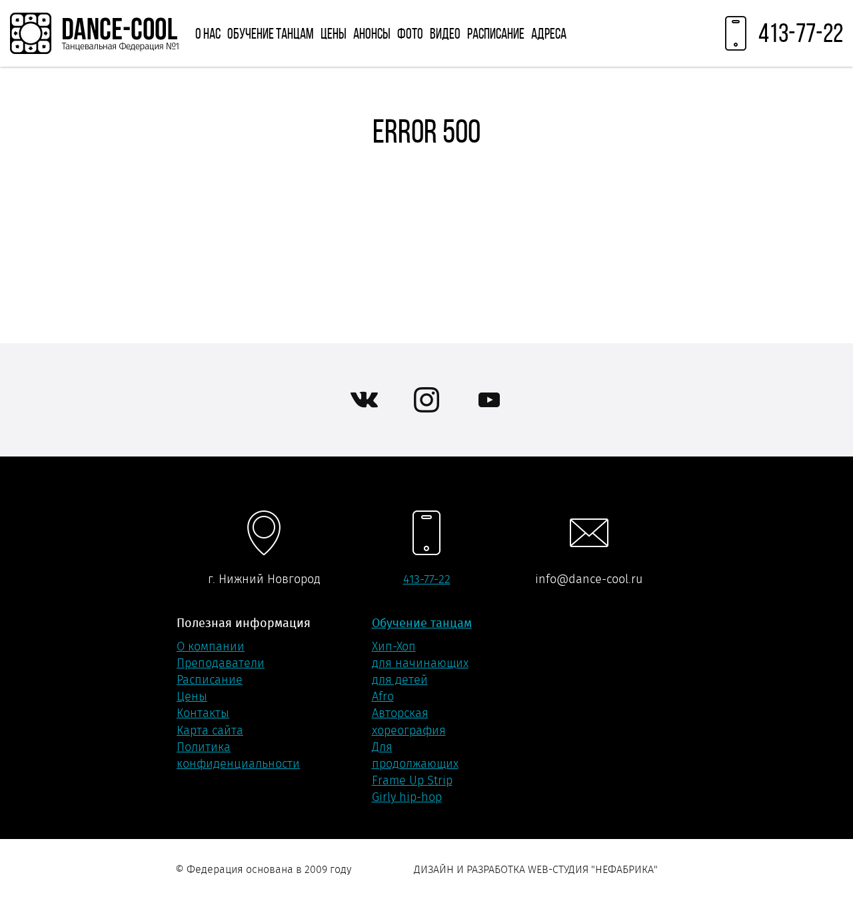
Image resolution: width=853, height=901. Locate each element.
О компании (211, 646)
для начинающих (420, 663)
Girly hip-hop (407, 797)
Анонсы (372, 33)
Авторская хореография (409, 721)
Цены (334, 33)
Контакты (203, 713)
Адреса (548, 33)
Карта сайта (210, 730)
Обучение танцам (270, 33)
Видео (445, 33)
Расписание (495, 33)
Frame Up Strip (412, 780)
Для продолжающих (415, 755)
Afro (383, 696)
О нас (208, 33)
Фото (410, 33)
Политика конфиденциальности (238, 755)
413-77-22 (426, 579)
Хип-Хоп (394, 646)
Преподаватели (221, 663)
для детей (400, 679)
